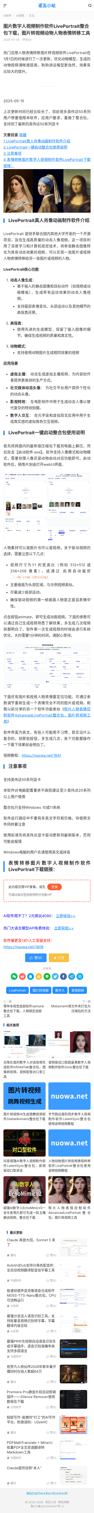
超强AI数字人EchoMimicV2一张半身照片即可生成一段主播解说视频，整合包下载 (24, 1212)
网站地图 (63, 1502)
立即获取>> (64, 928)
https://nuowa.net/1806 (23, 947)
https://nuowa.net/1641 (41, 755)
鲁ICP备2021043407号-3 (47, 1506)
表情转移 (77, 990)
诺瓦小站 (47, 5)
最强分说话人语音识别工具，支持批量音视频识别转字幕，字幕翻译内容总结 (31, 1321)
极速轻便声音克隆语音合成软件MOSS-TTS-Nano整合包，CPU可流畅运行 (31, 1295)
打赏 (58, 958)
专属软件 (14, 1280)
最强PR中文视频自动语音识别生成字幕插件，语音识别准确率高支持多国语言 (31, 1346)
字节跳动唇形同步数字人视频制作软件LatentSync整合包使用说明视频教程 (69, 1119)
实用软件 (14, 1407)
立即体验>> (66, 916)
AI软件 (7, 15)
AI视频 (20, 15)
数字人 (60, 990)
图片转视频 (41, 990)
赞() (36, 958)
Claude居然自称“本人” (24, 1468)
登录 (54, 887)
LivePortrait (17, 990)
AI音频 (12, 1306)
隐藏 (22, 135)
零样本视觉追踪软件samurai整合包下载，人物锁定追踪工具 (23, 1011)
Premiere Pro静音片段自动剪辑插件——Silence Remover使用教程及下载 (31, 1397)
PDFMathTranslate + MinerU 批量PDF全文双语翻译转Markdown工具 (29, 1447)
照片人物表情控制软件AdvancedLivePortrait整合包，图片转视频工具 (47, 715)
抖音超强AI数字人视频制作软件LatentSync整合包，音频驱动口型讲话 (24, 1165)
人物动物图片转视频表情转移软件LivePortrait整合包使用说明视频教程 (69, 1165)
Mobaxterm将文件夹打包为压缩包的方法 (71, 1008)
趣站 (11, 1255)
